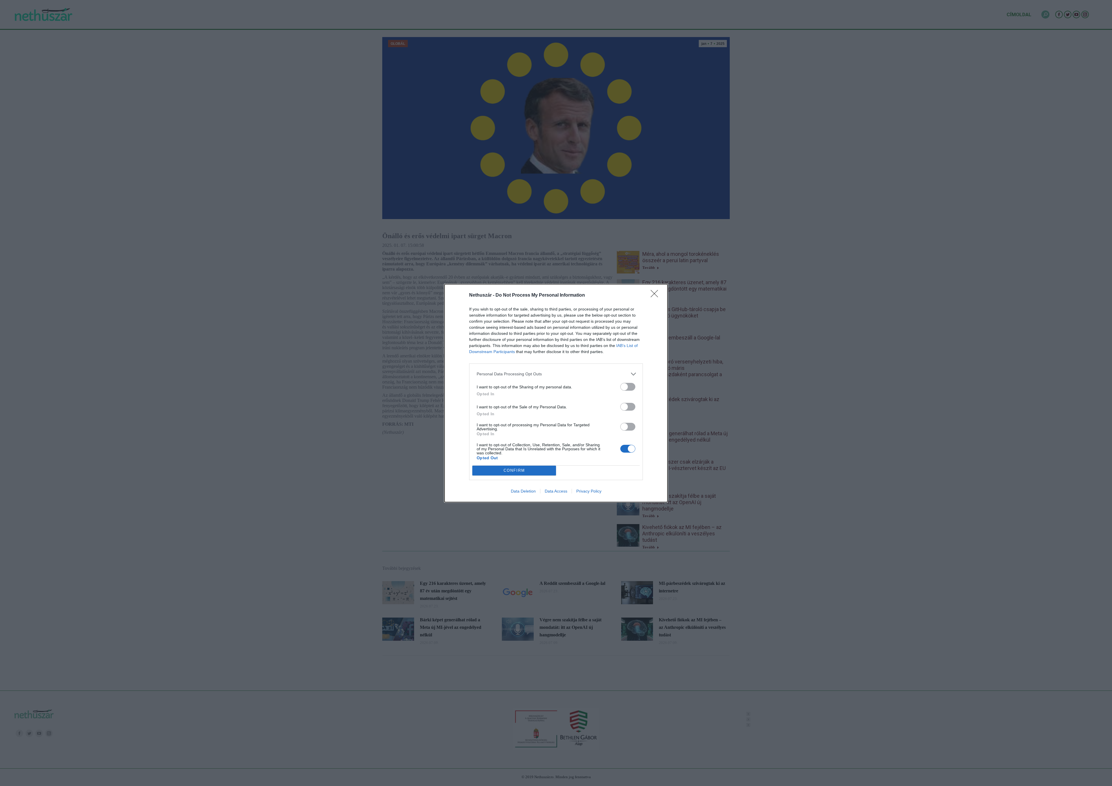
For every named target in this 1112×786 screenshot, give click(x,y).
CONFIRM (514, 470)
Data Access (556, 491)
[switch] (627, 387)
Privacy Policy (588, 491)
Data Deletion (523, 491)
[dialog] (556, 393)
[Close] (656, 295)
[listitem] (556, 374)
